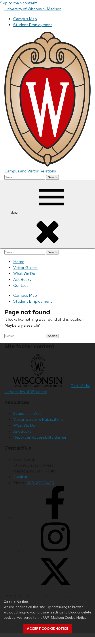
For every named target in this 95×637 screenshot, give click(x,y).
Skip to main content (18, 2)
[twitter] (55, 586)
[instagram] (55, 552)
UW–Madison (32, 8)
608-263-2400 (40, 482)
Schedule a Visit (27, 413)
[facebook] (55, 517)
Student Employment (32, 24)
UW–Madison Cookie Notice (65, 617)
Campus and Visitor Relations (30, 171)
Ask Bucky (22, 279)
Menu (14, 212)
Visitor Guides (25, 267)
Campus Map (25, 18)
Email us (20, 477)
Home (18, 261)
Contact (20, 285)
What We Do (24, 273)
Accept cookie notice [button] (47, 628)
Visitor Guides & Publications (38, 419)
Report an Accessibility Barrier (39, 437)
